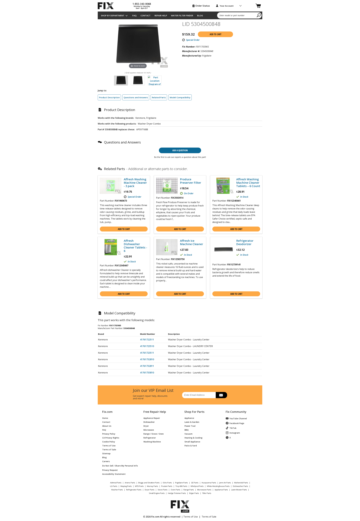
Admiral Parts (116, 482)
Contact (145, 15)
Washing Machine (152, 441)
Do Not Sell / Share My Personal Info (119, 465)
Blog (200, 15)
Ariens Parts (130, 482)
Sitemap (106, 453)
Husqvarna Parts (209, 482)
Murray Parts (152, 486)
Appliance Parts (221, 489)
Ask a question (180, 150)
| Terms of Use (190, 516)
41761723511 (147, 352)
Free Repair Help (154, 412)
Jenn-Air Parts (225, 482)
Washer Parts (117, 489)
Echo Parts (167, 482)
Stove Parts (162, 489)
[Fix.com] (107, 5)
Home (105, 418)
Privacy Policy (108, 433)
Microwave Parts (204, 489)
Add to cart (215, 34)
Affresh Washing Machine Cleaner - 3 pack (135, 183)
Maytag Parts (126, 486)
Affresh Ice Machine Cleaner (191, 242)
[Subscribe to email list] (221, 395)
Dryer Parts (149, 489)
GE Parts (194, 482)
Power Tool (189, 425)
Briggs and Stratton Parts (149, 482)
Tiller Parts (206, 493)
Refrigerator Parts (133, 489)
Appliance (189, 418)
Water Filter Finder (182, 15)
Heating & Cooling (193, 437)
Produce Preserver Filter (190, 181)
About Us (106, 425)
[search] (258, 15)
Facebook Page (237, 423)
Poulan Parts (166, 486)
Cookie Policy (108, 441)
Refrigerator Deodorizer (244, 242)
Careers (106, 461)
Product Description (109, 97)
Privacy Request (110, 470)
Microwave (148, 429)
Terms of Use (108, 445)
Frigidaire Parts (181, 482)
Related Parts (159, 97)
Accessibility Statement (114, 474)
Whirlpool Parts (197, 486)
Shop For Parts (194, 412)
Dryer (146, 425)
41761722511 (147, 339)
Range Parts (189, 489)
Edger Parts (194, 493)
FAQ (134, 15)
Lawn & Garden (191, 422)
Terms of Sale (109, 449)
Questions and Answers (136, 97)
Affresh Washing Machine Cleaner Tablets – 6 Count (248, 183)
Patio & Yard (190, 445)
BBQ (186, 429)
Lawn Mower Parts (239, 489)
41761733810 (147, 372)
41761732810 (147, 359)
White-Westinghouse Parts (218, 486)
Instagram (235, 432)
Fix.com (107, 412)
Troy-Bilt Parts (181, 486)
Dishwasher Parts (240, 486)
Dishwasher (149, 422)
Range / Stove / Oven (153, 433)
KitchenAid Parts (241, 482)
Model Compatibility (180, 97)
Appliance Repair (151, 418)
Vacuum (188, 433)
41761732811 (147, 366)
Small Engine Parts (157, 493)
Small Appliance (192, 441)
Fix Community (236, 412)
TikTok (233, 428)
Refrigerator (149, 437)
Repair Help (161, 15)
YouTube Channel (238, 418)
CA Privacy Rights (110, 437)
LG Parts (113, 486)
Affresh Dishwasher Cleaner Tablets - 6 (135, 246)
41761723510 (147, 346)
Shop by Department (112, 15)
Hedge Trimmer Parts (177, 493)
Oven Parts (175, 489)
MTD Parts (139, 486)
